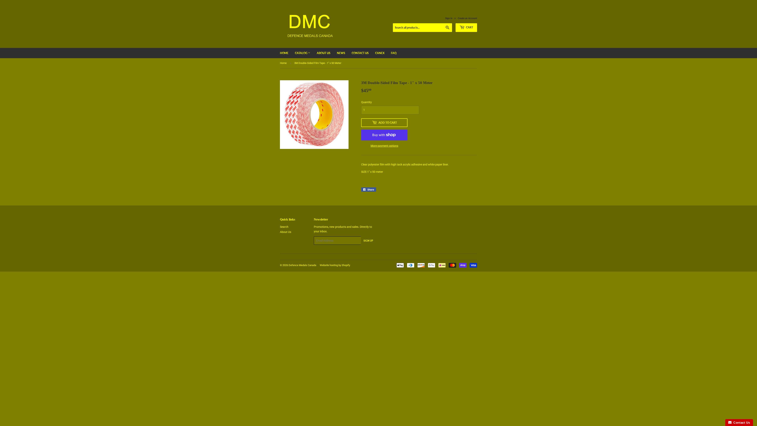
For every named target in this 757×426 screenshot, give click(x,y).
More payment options (384, 145)
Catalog (301, 53)
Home (284, 53)
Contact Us (360, 53)
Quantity (366, 102)
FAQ (393, 53)
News (341, 53)
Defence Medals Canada (302, 265)
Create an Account (467, 18)
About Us (323, 53)
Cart (469, 27)
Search (284, 226)
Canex (379, 53)
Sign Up (368, 240)
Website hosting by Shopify (335, 265)
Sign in (448, 18)
